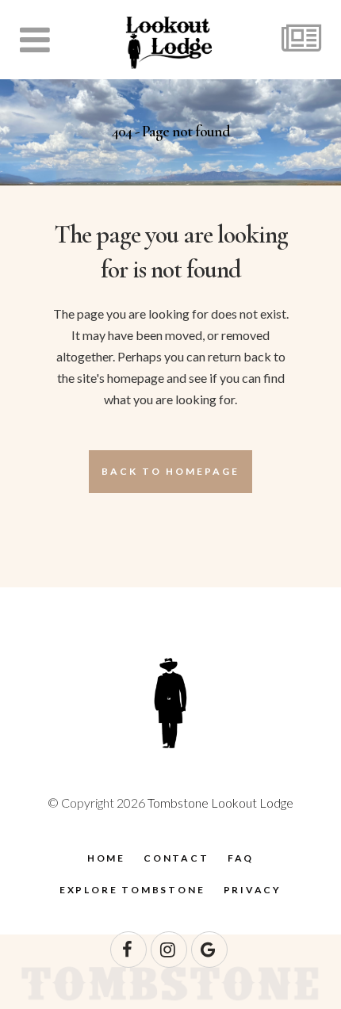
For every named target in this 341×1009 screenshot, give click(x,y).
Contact (176, 858)
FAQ (241, 858)
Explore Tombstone (132, 890)
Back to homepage (170, 471)
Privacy (253, 890)
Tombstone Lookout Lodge (220, 802)
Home (106, 858)
